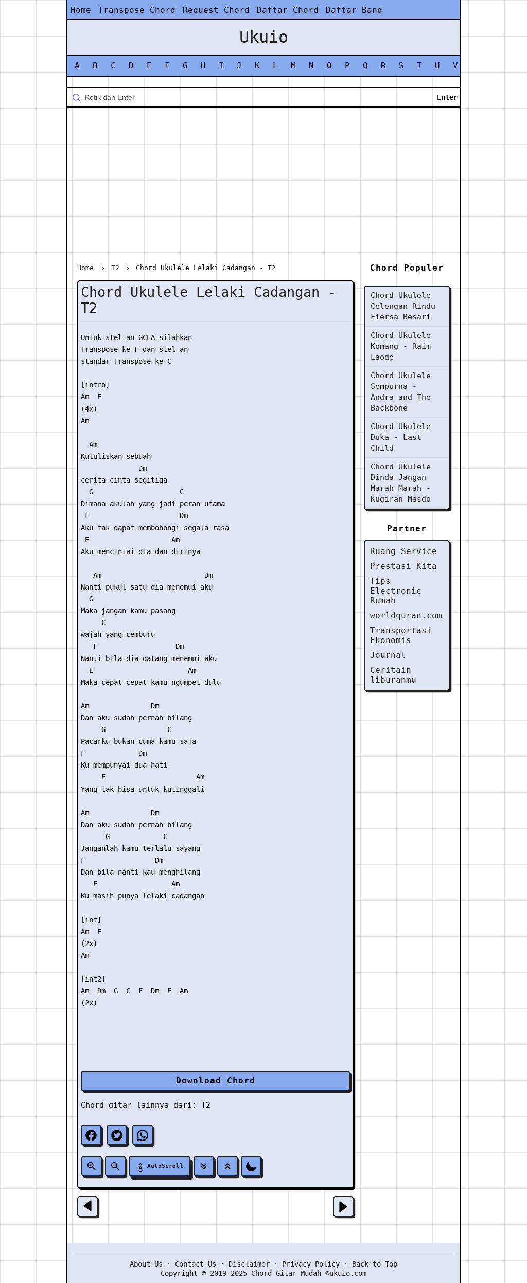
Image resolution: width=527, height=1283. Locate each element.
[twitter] (117, 1135)
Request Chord (216, 10)
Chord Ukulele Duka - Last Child (401, 437)
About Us (146, 1264)
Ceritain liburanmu (393, 675)
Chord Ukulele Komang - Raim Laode (401, 346)
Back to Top (374, 1264)
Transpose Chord (136, 10)
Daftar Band (354, 10)
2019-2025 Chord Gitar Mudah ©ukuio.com (288, 1273)
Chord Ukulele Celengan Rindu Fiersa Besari (403, 306)
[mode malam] (251, 1166)
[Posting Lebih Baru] (87, 1206)
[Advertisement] (263, 187)
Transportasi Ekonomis (401, 635)
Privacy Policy (311, 1264)
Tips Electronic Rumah (395, 590)
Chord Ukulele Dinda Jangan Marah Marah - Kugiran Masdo (401, 483)
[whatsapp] (142, 1135)
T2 (205, 1105)
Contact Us (195, 1264)
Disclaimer (249, 1264)
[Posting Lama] (343, 1206)
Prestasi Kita (403, 566)
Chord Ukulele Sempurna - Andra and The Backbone (401, 392)
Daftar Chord (288, 10)
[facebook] (91, 1135)
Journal (388, 655)
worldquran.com (406, 615)
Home (81, 10)
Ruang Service (403, 551)
